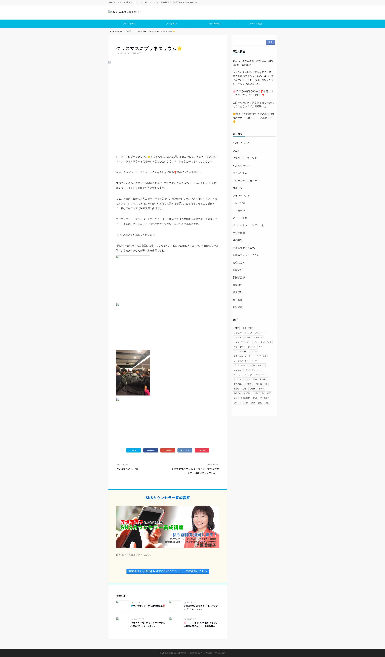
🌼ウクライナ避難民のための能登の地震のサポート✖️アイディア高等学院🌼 (253, 118)
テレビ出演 (239, 203)
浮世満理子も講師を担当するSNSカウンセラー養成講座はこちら (167, 571)
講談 (253, 403)
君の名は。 (238, 384)
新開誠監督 (239, 277)
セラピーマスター (262, 356)
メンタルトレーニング (243, 375)
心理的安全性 (258, 393)
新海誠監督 (245, 398)
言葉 (246, 403)
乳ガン (247, 379)
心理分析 (237, 270)
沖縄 (255, 398)
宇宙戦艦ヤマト (261, 384)
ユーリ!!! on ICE (261, 375)
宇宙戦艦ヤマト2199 (244, 247)
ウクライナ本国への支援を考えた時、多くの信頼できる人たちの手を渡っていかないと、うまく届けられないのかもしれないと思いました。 (253, 78)
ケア (260, 347)
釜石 (267, 403)
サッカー (253, 351)
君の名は (237, 240)
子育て (249, 384)
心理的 (247, 393)
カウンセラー (239, 347)
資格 (260, 403)
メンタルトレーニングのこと (248, 225)
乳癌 (255, 379)
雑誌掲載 (237, 307)
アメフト (237, 337)
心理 (244, 389)
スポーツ (237, 188)
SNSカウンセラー (242, 143)
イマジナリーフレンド (245, 158)
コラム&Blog (214, 23)
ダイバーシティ (241, 195)
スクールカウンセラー (245, 180)
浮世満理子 (264, 398)
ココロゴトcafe (240, 351)
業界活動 (237, 292)
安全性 (236, 389)
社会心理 (237, 300)
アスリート (259, 333)
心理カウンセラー (256, 389)
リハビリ (237, 379)
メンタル (237, 370)
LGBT (236, 328)
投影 (269, 393)
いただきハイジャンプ (243, 333)
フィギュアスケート (242, 361)
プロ (255, 361)
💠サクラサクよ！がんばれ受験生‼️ (148, 606)
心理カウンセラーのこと (246, 255)
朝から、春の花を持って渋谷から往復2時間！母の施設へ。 (253, 63)
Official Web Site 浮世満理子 (175, 653)
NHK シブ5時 (247, 328)
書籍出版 (237, 285)
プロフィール (129, 23)
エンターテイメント (242, 342)
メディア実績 (255, 23)
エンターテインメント (262, 342)
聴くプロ (237, 403)
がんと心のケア (241, 165)
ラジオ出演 (239, 232)
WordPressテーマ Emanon (213, 653)
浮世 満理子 (137, 53)
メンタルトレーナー (252, 370)
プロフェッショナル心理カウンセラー (249, 365)
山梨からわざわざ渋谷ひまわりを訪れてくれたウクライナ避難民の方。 (253, 104)
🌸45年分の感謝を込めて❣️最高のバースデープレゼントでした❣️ (253, 93)
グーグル (251, 347)
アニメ (236, 150)
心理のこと (239, 262)
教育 (235, 398)
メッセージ (171, 23)
